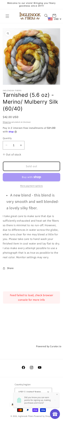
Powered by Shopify (43, 416)
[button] (7, 16)
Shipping (7, 122)
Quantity (7, 138)
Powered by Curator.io (48, 346)
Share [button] (10, 268)
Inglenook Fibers (25, 416)
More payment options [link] (31, 185)
